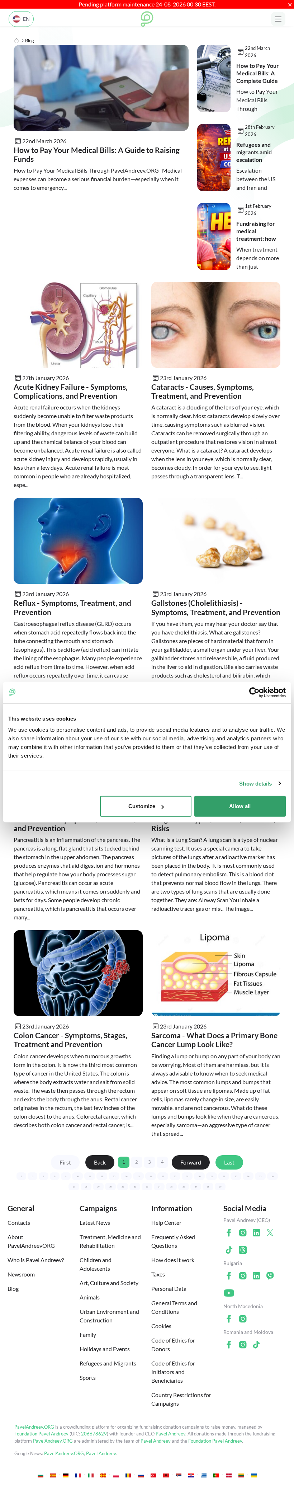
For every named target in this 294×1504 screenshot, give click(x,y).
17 (163, 1176)
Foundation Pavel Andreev (42, 1434)
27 (74, 1186)
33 (147, 1186)
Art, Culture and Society (109, 1282)
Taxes (158, 1274)
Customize (141, 806)
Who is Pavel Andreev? (36, 1259)
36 (183, 1186)
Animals (90, 1297)
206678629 (94, 1434)
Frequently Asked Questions (173, 1241)
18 (175, 1176)
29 (98, 1186)
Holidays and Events (105, 1348)
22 (224, 1176)
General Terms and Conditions (174, 1307)
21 (211, 1176)
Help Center (166, 1222)
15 (138, 1176)
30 (110, 1186)
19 (187, 1176)
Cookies (161, 1325)
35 (171, 1186)
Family (88, 1334)
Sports (88, 1377)
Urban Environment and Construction (109, 1315)
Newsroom (21, 1274)
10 (77, 1176)
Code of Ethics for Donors (173, 1344)
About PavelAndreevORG (31, 1241)
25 (260, 1176)
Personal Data (168, 1288)
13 (114, 1176)
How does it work (172, 1259)
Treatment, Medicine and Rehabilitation (110, 1241)
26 (272, 1176)
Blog (13, 1288)
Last (229, 1162)
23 (236, 1176)
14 (126, 1176)
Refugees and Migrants (108, 1363)
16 (151, 1176)
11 (90, 1176)
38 (208, 1186)
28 (86, 1186)
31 (123, 1186)
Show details (255, 783)
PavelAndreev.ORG (34, 1427)
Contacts (19, 1222)
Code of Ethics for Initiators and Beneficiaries (173, 1372)
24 (248, 1176)
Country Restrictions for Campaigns (181, 1399)
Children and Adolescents (96, 1264)
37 (196, 1186)
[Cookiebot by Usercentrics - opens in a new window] (254, 692)
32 (135, 1186)
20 (199, 1176)
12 (102, 1176)
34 (159, 1186)
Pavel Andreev (170, 1434)
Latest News (95, 1222)
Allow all (240, 806)
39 (220, 1186)
